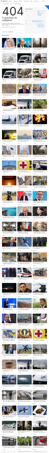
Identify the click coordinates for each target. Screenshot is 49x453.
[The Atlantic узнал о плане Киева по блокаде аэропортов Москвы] (9, 443)
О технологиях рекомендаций (21, 452)
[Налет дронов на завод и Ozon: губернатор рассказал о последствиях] (40, 76)
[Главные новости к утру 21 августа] (9, 122)
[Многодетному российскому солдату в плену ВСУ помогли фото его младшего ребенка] (9, 229)
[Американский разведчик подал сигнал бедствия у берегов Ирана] (40, 397)
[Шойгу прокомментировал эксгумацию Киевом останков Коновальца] (24, 213)
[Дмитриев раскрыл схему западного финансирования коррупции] (24, 198)
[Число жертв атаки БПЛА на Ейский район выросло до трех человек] (40, 382)
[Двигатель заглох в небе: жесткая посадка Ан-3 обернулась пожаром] (24, 351)
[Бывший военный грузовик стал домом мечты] (40, 275)
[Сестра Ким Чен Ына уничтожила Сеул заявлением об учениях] (40, 213)
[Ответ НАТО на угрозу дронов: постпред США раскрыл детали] (9, 351)
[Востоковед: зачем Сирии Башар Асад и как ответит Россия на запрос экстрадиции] (24, 259)
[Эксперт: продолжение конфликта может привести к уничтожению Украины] (40, 152)
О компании (4, 452)
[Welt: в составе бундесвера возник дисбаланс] (40, 244)
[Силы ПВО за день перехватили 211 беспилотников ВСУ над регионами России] (40, 290)
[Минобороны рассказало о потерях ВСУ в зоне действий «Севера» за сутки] (40, 428)
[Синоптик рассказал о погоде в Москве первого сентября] (24, 321)
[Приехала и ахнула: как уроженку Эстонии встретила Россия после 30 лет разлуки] (40, 91)
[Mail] (1, 1)
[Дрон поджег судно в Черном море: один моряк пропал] (24, 137)
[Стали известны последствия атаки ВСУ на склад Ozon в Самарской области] (40, 321)
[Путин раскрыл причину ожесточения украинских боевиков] (9, 305)
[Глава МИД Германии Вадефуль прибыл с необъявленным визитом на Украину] (40, 167)
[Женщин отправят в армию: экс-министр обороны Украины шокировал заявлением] (40, 60)
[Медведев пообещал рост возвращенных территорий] (24, 229)
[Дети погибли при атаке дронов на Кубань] (9, 76)
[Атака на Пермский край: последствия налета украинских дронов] (24, 167)
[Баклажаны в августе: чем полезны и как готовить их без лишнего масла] (40, 413)
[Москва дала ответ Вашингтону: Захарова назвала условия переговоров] (9, 45)
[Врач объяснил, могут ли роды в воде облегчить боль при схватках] (24, 397)
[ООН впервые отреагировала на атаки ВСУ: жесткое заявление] (24, 45)
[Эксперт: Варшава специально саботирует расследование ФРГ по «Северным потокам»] (24, 382)
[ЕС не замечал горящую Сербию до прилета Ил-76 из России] (24, 290)
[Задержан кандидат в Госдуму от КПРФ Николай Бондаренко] (9, 106)
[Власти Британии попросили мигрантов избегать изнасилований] (40, 259)
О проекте (14, 452)
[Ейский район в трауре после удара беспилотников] (24, 275)
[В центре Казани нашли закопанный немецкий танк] (24, 183)
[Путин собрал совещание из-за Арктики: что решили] (9, 244)
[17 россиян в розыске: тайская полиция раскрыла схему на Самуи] (9, 275)
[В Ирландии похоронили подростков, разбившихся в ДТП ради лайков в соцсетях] (9, 259)
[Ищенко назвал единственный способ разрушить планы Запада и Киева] (9, 336)
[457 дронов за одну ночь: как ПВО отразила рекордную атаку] (9, 137)
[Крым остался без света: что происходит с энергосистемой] (40, 367)
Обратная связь (46, 452)
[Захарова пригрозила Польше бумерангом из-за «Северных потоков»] (9, 152)
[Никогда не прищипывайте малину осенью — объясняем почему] (40, 106)
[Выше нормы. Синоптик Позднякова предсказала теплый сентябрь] (40, 137)
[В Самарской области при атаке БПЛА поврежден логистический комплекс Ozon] (9, 382)
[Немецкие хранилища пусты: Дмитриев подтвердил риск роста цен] (9, 428)
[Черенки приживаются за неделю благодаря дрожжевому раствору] (24, 443)
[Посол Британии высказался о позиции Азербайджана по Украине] (24, 367)
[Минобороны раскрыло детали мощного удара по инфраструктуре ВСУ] (24, 428)
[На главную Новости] (4, 1)
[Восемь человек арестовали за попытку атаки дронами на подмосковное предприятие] (24, 76)
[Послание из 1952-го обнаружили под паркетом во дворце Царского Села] (9, 91)
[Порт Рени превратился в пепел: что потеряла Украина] (40, 122)
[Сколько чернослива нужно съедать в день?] (9, 367)
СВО (11, 3)
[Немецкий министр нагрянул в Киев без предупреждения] (40, 198)
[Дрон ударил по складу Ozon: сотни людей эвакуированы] (24, 122)
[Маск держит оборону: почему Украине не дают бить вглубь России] (24, 91)
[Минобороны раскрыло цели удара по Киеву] (9, 167)
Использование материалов (39, 452)
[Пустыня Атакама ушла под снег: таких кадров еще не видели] (24, 305)
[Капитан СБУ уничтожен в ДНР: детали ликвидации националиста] (40, 45)
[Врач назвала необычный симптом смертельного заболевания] (9, 413)
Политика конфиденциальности (30, 452)
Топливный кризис (17, 3)
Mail (1, 452)
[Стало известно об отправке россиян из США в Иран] (9, 183)
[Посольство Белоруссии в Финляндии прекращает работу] (24, 244)
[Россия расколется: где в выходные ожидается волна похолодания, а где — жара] (9, 198)
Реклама (8, 452)
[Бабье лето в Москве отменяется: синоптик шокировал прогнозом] (9, 397)
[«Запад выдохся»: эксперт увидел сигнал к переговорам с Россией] (24, 106)
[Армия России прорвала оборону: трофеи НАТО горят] (9, 290)
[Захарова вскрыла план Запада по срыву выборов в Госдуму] (24, 152)
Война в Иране (6, 3)
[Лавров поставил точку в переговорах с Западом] (9, 321)
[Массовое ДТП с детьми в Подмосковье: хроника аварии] (40, 336)
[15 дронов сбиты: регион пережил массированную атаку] (24, 60)
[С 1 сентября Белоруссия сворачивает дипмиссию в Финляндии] (40, 443)
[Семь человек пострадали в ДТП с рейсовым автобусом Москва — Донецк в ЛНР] (40, 183)
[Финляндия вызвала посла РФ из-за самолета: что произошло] (24, 413)
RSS (11, 452)
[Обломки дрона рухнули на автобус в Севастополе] (40, 351)
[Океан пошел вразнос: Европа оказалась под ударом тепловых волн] (9, 213)
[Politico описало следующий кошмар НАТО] (40, 305)
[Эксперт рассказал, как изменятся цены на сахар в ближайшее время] (9, 60)
